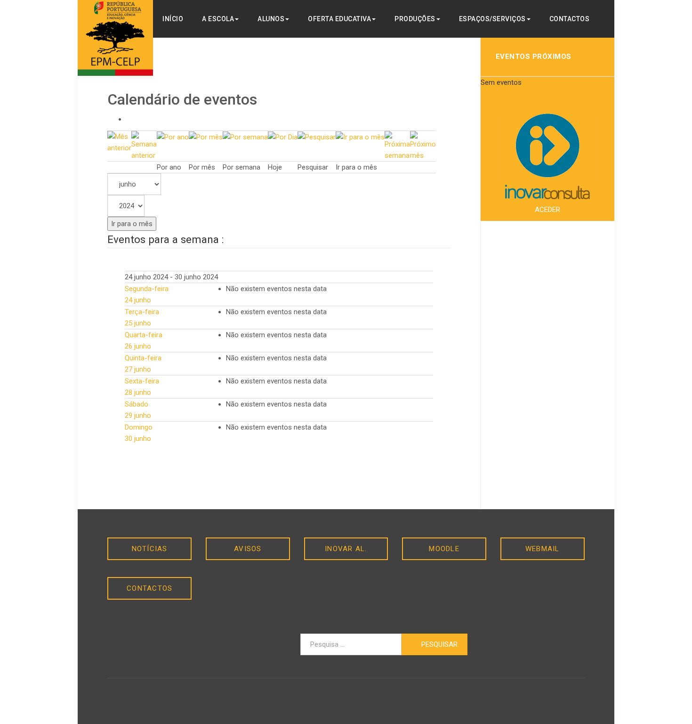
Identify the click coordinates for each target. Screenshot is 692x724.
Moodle (444, 549)
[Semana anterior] (144, 145)
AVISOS (248, 549)
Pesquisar (438, 644)
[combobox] (351, 644)
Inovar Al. (346, 549)
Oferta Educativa (339, 19)
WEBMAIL (542, 549)
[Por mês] (206, 136)
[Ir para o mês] (360, 136)
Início (172, 19)
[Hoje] (283, 136)
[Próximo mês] (423, 145)
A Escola (218, 19)
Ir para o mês (132, 224)
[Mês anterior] (119, 142)
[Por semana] (245, 136)
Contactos (569, 19)
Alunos (270, 19)
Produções (414, 19)
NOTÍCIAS (150, 549)
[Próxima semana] (397, 145)
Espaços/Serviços (492, 19)
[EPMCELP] (115, 38)
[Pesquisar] (317, 136)
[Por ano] (173, 136)
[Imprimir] (129, 119)
